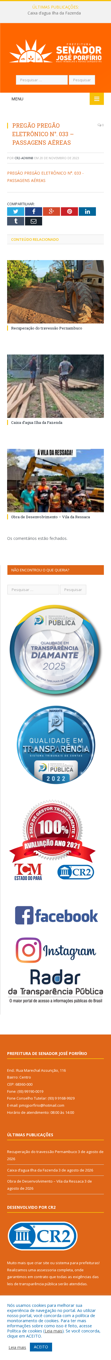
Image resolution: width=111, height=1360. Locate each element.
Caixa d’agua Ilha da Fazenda (54, 13)
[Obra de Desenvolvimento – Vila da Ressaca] (55, 480)
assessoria (46, 1269)
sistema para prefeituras (77, 1262)
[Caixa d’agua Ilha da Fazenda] (55, 386)
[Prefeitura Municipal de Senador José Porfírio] (55, 50)
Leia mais (53, 1331)
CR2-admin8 (24, 158)
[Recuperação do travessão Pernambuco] (55, 292)
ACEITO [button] (41, 1346)
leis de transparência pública (32, 1283)
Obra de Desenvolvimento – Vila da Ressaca (50, 516)
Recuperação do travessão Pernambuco (46, 328)
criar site (41, 1262)
